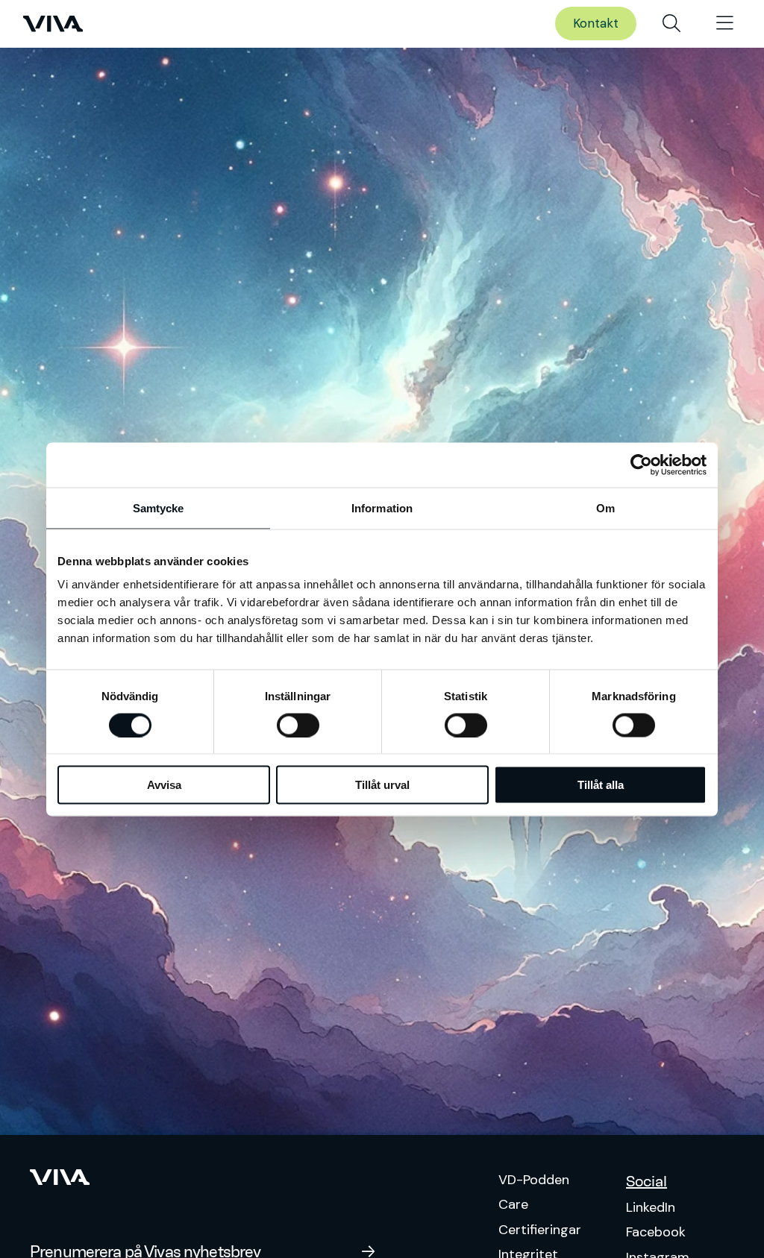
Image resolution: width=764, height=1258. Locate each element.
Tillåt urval (382, 785)
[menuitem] (671, 24)
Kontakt (596, 23)
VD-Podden (533, 1180)
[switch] (298, 725)
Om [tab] (605, 507)
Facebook (656, 1232)
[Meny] (725, 24)
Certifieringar (539, 1230)
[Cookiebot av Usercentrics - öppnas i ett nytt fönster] (641, 464)
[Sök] (671, 24)
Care (513, 1204)
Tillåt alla (600, 785)
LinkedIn (650, 1207)
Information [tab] (382, 507)
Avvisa (164, 785)
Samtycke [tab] (158, 507)
